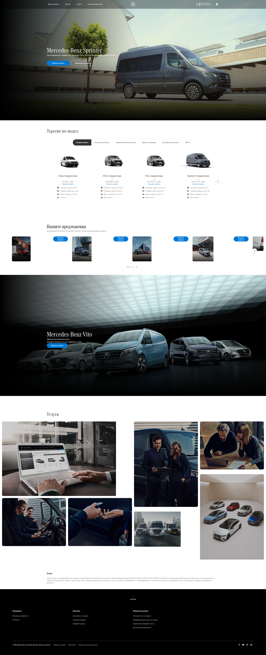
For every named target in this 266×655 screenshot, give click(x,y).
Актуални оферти (79, 620)
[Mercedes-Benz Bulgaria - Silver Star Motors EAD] (133, 4)
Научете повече (68, 184)
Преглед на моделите (20, 616)
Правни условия (59, 645)
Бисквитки (72, 645)
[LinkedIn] (251, 644)
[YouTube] (243, 644)
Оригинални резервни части (143, 624)
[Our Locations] (216, 4)
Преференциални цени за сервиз (145, 620)
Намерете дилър (79, 624)
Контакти (15, 620)
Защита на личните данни (88, 645)
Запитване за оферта (80, 616)
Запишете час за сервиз (142, 616)
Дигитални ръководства (142, 627)
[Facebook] (239, 644)
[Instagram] (247, 644)
